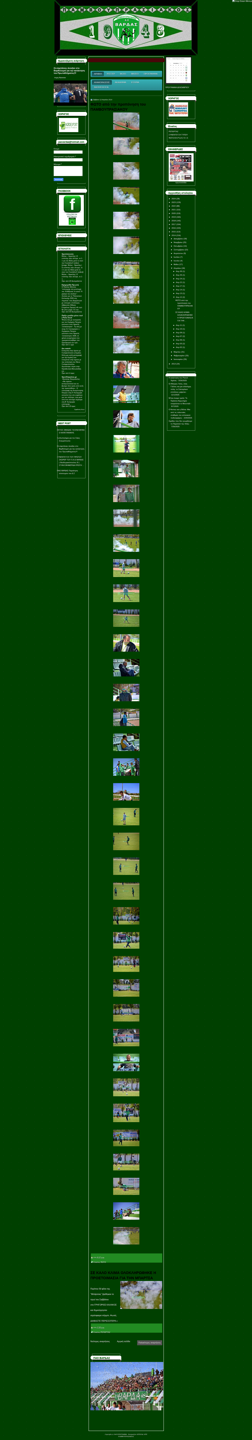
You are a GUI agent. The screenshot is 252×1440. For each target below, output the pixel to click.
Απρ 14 (179, 290)
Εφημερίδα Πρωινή (70, 285)
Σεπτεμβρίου (179, 250)
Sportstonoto (68, 254)
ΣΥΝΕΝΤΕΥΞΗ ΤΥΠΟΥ (178, 135)
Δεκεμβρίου (178, 239)
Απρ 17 (179, 286)
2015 (174, 232)
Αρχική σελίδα (123, 1341)
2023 (174, 202)
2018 (174, 221)
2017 (174, 224)
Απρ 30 (179, 271)
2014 (174, 235)
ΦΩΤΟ (103, 1262)
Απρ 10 (179, 329)
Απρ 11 (179, 325)
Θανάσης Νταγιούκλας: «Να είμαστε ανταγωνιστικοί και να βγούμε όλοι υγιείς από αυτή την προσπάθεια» (72, 383)
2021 (174, 210)
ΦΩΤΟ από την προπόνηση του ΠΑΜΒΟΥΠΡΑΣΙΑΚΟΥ (118, 106)
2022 (174, 206)
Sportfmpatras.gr (69, 377)
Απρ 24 (179, 279)
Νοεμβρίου (178, 242)
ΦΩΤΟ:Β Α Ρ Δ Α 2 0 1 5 (178, 138)
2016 (174, 228)
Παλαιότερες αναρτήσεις (149, 1343)
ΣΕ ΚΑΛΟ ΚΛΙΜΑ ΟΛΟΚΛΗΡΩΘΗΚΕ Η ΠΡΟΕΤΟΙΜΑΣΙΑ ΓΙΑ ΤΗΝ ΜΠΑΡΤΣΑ (123, 1275)
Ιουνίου (177, 261)
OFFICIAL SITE (142, 1434)
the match (66, 348)
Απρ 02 (179, 347)
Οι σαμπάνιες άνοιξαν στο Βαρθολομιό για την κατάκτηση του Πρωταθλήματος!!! (69, 70)
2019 (174, 217)
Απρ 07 (179, 336)
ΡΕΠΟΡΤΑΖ (105, 1332)
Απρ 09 (179, 333)
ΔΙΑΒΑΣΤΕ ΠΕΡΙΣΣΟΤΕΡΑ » (104, 1321)
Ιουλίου (177, 257)
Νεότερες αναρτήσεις (100, 1341)
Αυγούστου (178, 253)
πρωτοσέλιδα (180, 182)
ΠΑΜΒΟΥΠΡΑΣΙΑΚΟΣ (126, 1436)
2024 (174, 199)
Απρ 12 (179, 297)
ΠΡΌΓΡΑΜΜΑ (122, 1434)
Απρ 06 (179, 340)
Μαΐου (176, 264)
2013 (174, 364)
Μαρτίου (177, 352)
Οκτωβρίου (178, 246)
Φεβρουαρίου (179, 355)
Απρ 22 (179, 282)
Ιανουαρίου (178, 359)
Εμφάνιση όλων (79, 409)
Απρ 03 (179, 344)
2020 (174, 213)
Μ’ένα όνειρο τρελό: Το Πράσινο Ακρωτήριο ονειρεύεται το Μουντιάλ (179, 401)
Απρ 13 (179, 293)
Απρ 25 (179, 275)
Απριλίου (177, 268)
